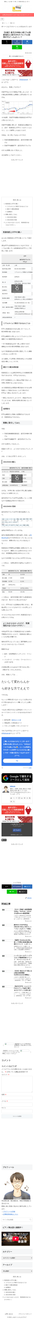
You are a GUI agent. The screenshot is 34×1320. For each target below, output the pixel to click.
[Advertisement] (17, 178)
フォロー (18, 830)
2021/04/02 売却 (12, 220)
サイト (4, 1108)
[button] (22, 892)
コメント (5, 1074)
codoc (30, 767)
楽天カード (15, 720)
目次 (14, 200)
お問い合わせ (9, 1314)
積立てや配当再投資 (13, 209)
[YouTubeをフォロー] (22, 798)
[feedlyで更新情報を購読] (11, 801)
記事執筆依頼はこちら (10, 1214)
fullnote (12, 786)
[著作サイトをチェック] (11, 798)
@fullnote (23, 79)
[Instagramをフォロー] (19, 798)
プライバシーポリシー (25, 1314)
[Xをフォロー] (14, 798)
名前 (4, 1094)
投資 (5, 840)
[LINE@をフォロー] (24, 798)
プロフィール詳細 (9, 1211)
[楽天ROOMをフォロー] (30, 798)
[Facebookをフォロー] (16, 798)
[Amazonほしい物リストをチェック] (27, 798)
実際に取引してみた (11, 214)
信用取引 (9, 211)
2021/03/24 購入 (12, 217)
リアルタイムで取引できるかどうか (17, 206)
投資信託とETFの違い (12, 203)
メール (5, 1101)
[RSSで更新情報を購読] (14, 801)
